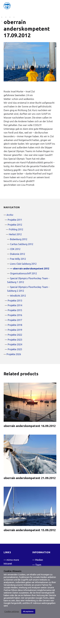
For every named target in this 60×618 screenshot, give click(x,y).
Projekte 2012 (15, 224)
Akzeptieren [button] (28, 611)
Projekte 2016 (15, 315)
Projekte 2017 (15, 320)
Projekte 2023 (15, 339)
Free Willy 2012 (18, 259)
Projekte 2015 (15, 310)
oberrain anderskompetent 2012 (31, 268)
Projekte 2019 (15, 330)
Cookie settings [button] (11, 611)
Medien (39, 560)
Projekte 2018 (15, 325)
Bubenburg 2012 (18, 239)
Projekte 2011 (15, 219)
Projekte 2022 (15, 334)
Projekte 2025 (15, 349)
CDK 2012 (15, 249)
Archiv (10, 215)
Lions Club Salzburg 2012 (23, 263)
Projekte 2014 (15, 305)
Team (38, 564)
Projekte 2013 (15, 300)
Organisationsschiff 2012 (23, 273)
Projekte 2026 (14, 354)
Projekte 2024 (15, 344)
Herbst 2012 (15, 234)
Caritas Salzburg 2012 (21, 244)
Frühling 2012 (16, 229)
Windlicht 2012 (18, 295)
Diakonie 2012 (17, 254)
